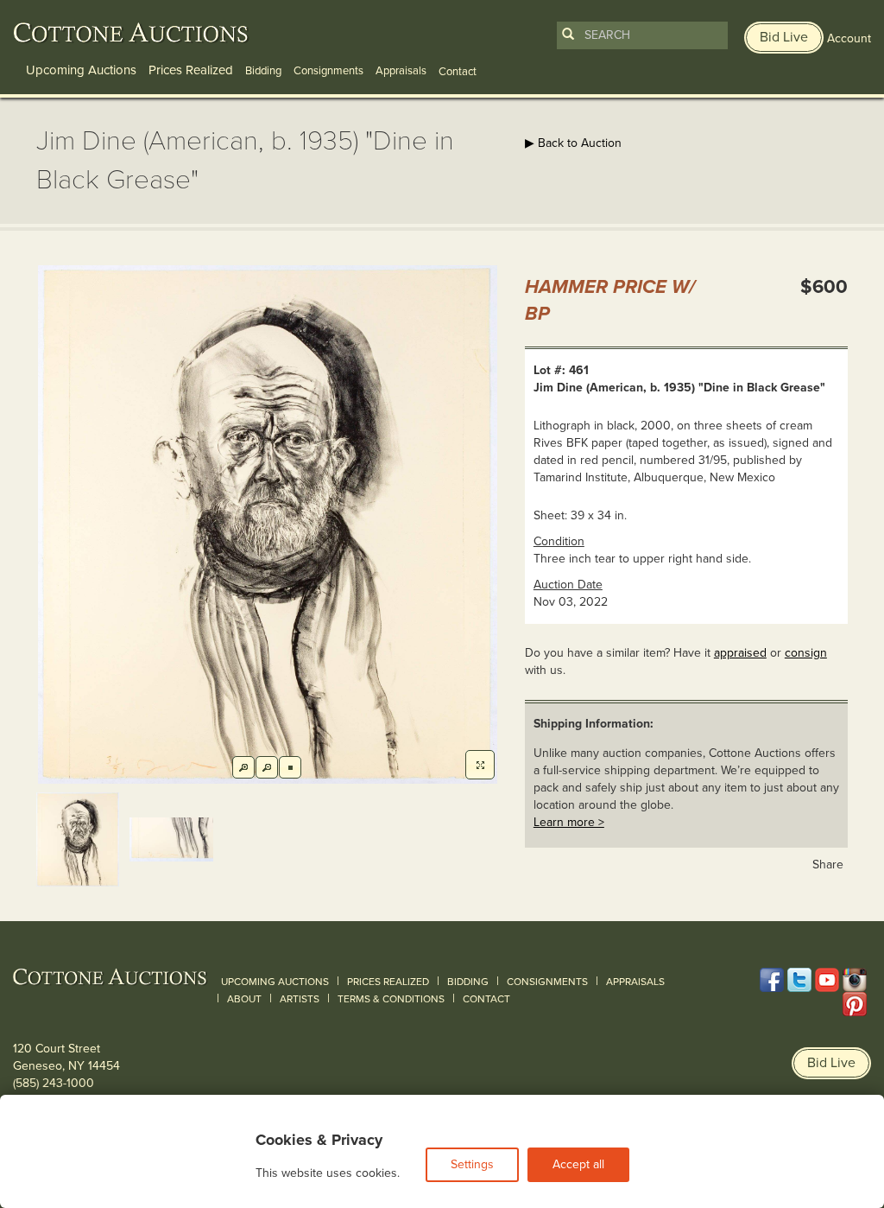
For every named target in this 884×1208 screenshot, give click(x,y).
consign (806, 652)
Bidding (263, 71)
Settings (472, 1164)
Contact (486, 999)
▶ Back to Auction (573, 143)
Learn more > (569, 822)
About (244, 999)
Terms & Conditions (391, 999)
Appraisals (401, 71)
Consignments (328, 71)
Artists (299, 999)
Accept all (578, 1164)
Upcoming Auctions (81, 70)
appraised (740, 652)
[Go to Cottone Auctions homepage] (131, 33)
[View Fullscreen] (480, 764)
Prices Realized (190, 70)
